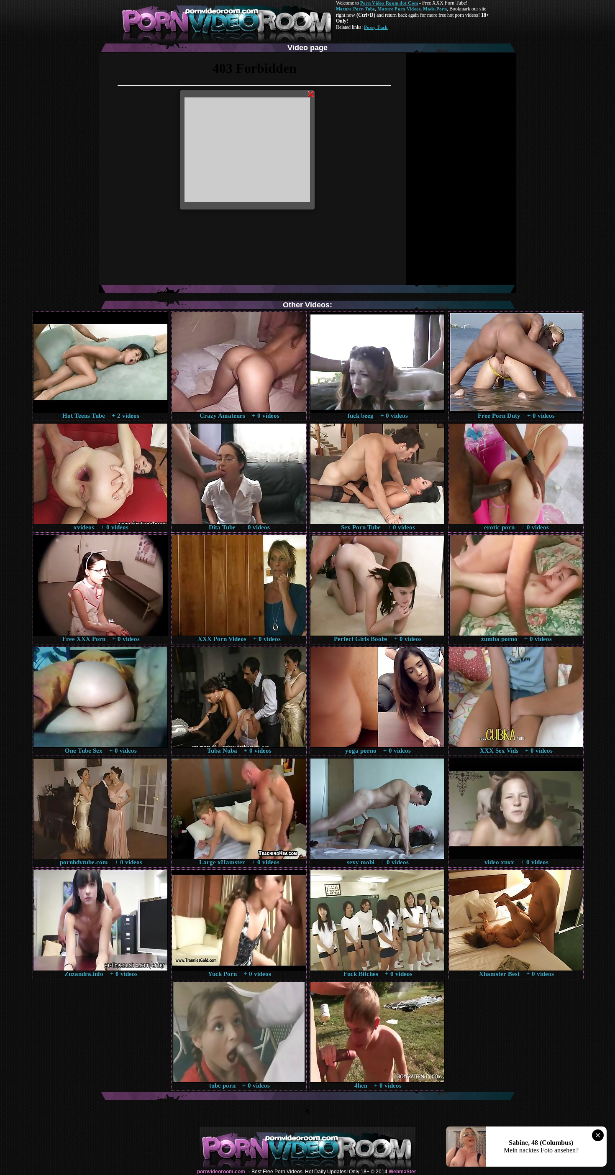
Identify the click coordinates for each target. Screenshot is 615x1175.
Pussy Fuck (376, 27)
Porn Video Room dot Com (389, 2)
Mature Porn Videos (398, 8)
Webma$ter (402, 1172)
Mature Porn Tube (355, 8)
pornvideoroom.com (221, 1172)
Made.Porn (434, 8)
